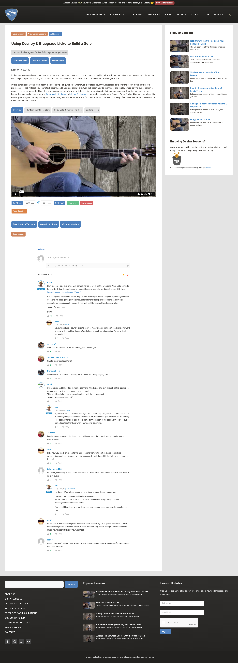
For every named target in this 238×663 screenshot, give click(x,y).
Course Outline (20, 60)
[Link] (76, 265)
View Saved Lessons (37, 34)
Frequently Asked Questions (21, 613)
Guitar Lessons (13, 599)
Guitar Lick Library (48, 224)
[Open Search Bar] (229, 14)
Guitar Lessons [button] (94, 14)
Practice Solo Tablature (24, 224)
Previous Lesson (39, 60)
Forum (168, 14)
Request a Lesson (15, 608)
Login (42, 249)
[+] (83, 265)
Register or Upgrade (16, 603)
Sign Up (165, 631)
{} (79, 265)
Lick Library (136, 14)
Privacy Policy (13, 627)
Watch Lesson (137, 594)
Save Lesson (18, 34)
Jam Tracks (153, 14)
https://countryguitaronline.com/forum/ (64, 292)
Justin (67, 410)
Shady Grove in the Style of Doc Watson (115, 613)
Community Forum (15, 618)
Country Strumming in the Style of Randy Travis (118, 624)
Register (218, 14)
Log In (206, 14)
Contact (10, 632)
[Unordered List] (66, 265)
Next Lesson (58, 60)
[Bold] (48, 265)
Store (194, 14)
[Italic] (52, 265)
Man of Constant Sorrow (201, 56)
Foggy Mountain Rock (200, 119)
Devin (67, 325)
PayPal (208, 168)
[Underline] (55, 265)
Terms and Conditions (17, 622)
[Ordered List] (62, 265)
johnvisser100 (70, 489)
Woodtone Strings (70, 224)
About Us (10, 594)
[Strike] (59, 265)
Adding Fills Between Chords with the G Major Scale (120, 636)
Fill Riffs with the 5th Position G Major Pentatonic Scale (122, 591)
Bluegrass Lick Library (56, 94)
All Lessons (55, 34)
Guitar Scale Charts (79, 94)
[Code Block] (73, 265)
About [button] (180, 14)
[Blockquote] (69, 265)
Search (71, 584)
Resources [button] (116, 14)
